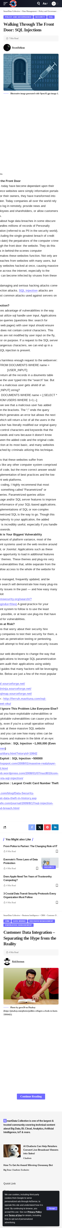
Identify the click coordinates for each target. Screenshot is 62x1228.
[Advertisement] (31, 132)
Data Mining (19, 921)
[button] (51, 1208)
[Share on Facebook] (31, 827)
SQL (51, 17)
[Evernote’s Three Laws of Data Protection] (50, 863)
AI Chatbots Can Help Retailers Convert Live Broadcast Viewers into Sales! (40, 1150)
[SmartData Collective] (13, 3)
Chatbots (27, 1158)
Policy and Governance (18, 17)
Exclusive (25, 1170)
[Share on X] (39, 827)
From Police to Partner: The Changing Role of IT (30, 846)
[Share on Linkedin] (55, 827)
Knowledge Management (18, 925)
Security (40, 17)
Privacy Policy (35, 1212)
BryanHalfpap (18, 47)
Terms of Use (15, 1215)
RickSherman (18, 961)
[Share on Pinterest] (47, 827)
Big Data (7, 1170)
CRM (7, 921)
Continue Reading (31, 1096)
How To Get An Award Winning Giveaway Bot (28, 1165)
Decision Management (41, 921)
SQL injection (28, 290)
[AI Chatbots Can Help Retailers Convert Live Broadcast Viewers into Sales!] (12, 1150)
